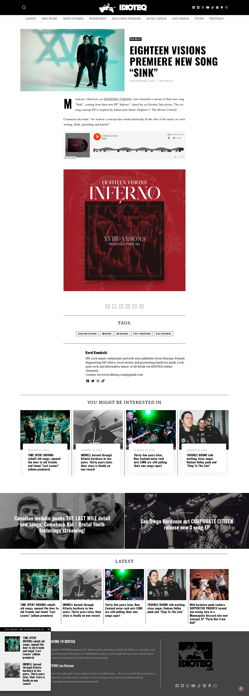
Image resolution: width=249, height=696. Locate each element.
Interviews (97, 18)
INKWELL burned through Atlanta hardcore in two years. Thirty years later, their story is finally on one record (34, 674)
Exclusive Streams (126, 18)
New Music (50, 18)
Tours (199, 18)
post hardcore (142, 333)
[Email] (226, 7)
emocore (106, 333)
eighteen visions (87, 333)
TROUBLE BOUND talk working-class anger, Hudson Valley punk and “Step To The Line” (201, 460)
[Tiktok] (213, 7)
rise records (163, 333)
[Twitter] (198, 7)
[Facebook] (194, 7)
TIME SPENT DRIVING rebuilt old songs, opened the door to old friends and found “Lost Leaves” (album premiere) (34, 647)
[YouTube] (207, 7)
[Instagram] (203, 7)
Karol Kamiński (96, 352)
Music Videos (156, 18)
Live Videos (180, 18)
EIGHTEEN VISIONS (118, 99)
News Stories (73, 18)
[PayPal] (222, 7)
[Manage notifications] (241, 688)
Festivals (216, 18)
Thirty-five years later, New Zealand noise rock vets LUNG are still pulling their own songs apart (150, 460)
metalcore (122, 333)
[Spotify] (217, 7)
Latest (30, 18)
